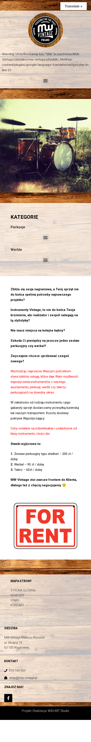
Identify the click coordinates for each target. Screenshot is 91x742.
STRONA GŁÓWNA (23, 590)
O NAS (15, 600)
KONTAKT (17, 605)
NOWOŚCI (17, 595)
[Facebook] (8, 698)
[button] (45, 80)
